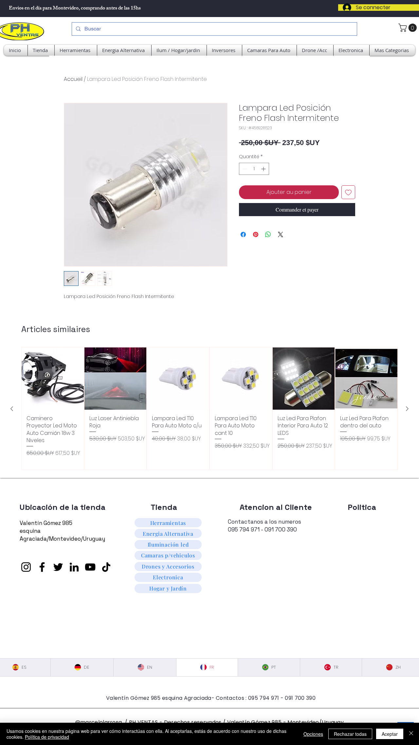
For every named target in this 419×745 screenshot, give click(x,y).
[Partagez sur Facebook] (243, 234)
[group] (209, 408)
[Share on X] (280, 234)
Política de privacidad (47, 737)
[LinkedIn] (74, 567)
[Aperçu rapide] (53, 378)
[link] (408, 28)
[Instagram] (26, 567)
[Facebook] (42, 567)
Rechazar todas (350, 734)
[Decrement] (244, 169)
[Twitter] (58, 567)
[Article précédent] (12, 409)
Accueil (73, 79)
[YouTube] (90, 567)
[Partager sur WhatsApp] (268, 234)
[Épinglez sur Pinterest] (256, 234)
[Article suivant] (407, 409)
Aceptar (390, 734)
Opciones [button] (313, 734)
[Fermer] (411, 734)
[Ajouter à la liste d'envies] (348, 192)
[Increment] (264, 169)
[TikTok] (106, 567)
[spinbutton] (254, 169)
